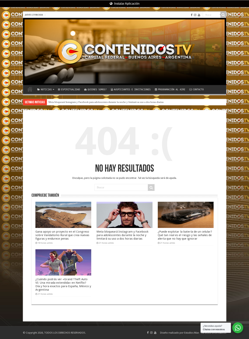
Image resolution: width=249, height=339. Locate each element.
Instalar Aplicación (126, 3)
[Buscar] (223, 15)
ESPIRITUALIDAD (70, 89)
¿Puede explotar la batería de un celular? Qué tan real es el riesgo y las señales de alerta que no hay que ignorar (185, 235)
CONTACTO (198, 89)
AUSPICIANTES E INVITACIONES (132, 89)
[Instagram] (195, 15)
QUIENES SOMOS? (97, 89)
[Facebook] (191, 15)
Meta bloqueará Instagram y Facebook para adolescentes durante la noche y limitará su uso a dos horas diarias (106, 102)
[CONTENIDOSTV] (124, 51)
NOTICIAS (46, 89)
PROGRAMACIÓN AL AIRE (171, 89)
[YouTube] (199, 15)
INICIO (30, 89)
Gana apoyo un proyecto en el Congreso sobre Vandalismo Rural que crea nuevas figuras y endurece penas (62, 235)
